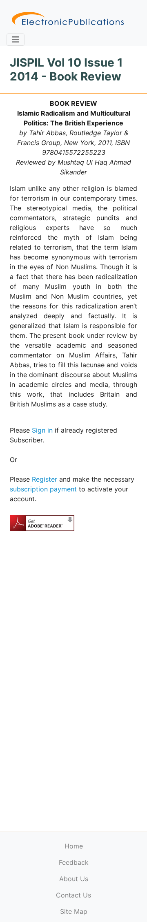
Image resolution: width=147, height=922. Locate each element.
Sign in (42, 430)
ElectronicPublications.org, (42, 888)
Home (74, 846)
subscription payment (43, 489)
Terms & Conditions (70, 904)
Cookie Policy (25, 904)
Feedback (74, 862)
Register (44, 479)
